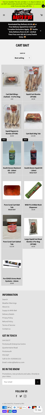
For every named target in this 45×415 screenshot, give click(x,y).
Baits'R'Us (10, 404)
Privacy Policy (7, 318)
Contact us (6, 329)
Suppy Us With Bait (9, 310)
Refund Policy (7, 321)
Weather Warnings (9, 303)
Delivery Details (8, 314)
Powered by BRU (19, 404)
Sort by (22, 53)
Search (5, 299)
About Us (5, 307)
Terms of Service (8, 325)
